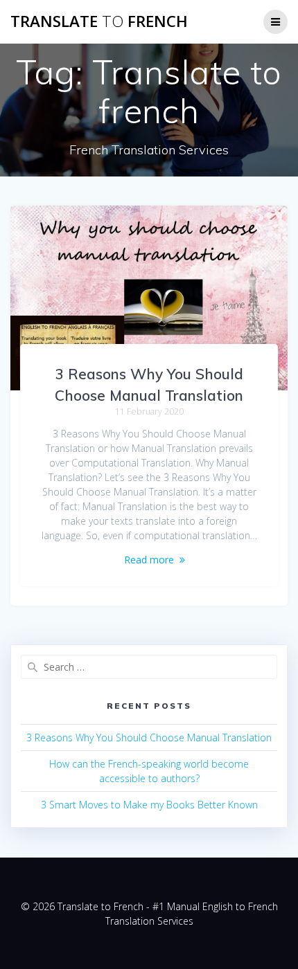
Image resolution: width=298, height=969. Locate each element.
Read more (149, 559)
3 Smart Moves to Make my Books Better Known (149, 804)
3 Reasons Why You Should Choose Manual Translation (149, 737)
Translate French (99, 21)
